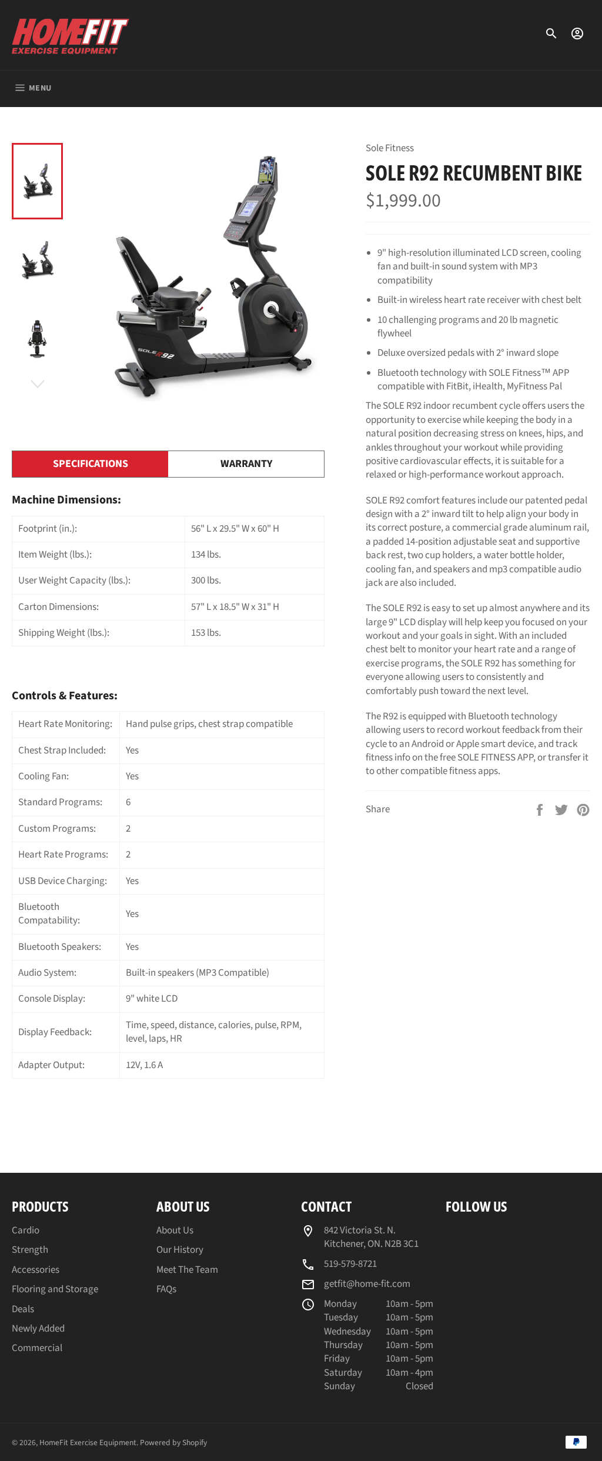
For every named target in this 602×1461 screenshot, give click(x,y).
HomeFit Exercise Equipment (87, 1442)
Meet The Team (187, 1270)
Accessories (35, 1270)
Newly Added (38, 1329)
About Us (174, 1230)
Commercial (37, 1348)
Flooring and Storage (55, 1289)
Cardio (25, 1230)
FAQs (166, 1289)
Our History (179, 1250)
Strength (30, 1250)
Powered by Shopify (173, 1442)
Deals (23, 1309)
